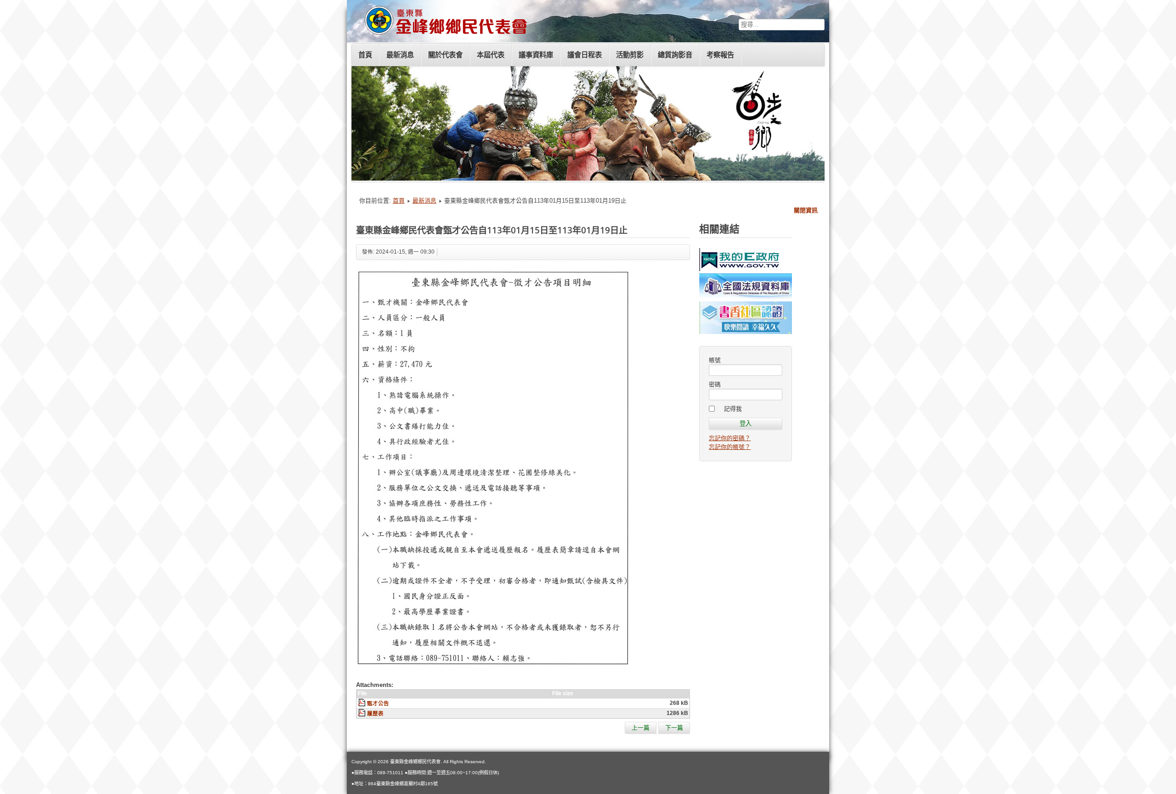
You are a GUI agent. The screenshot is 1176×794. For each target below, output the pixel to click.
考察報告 (720, 55)
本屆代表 (490, 55)
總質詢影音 (675, 55)
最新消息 (400, 55)
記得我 (733, 408)
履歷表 (375, 713)
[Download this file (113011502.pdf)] (362, 713)
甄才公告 (378, 703)
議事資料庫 (536, 55)
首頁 (365, 55)
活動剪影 (630, 55)
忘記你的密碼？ (730, 438)
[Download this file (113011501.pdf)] (362, 703)
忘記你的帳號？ (730, 446)
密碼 (715, 384)
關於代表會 (445, 55)
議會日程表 (584, 55)
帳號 (715, 360)
